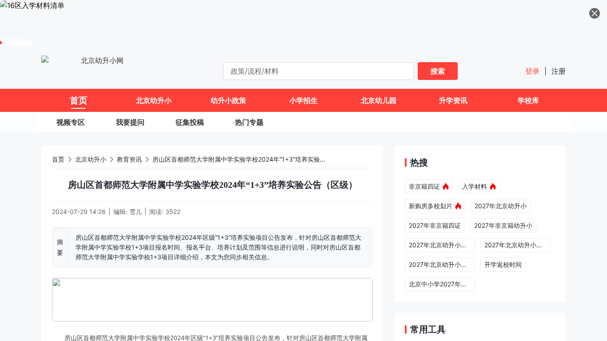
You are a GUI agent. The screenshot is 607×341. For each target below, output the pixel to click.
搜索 (438, 71)
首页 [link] (58, 159)
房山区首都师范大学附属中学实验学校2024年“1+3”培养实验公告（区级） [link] (254, 159)
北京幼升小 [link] (90, 159)
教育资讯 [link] (129, 159)
